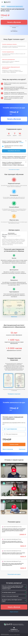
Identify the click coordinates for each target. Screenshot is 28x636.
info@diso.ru (14, 629)
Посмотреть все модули (14, 169)
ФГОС (3, 6)
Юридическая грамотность (15, 6)
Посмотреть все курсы (14, 574)
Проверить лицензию (14, 394)
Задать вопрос (14, 611)
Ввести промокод (8, 449)
